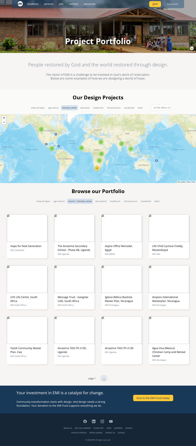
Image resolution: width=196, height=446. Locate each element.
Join (61, 4)
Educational (101, 201)
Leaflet (182, 182)
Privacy (121, 432)
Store (108, 428)
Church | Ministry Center (80, 201)
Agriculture (53, 107)
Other (140, 107)
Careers (128, 428)
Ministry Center (69, 107)
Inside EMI (99, 428)
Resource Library (79, 432)
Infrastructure (114, 107)
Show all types (38, 107)
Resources (90, 4)
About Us (68, 428)
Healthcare (98, 107)
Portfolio (118, 428)
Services (49, 4)
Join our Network (83, 428)
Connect (73, 4)
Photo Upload (95, 432)
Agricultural (59, 201)
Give (155, 3)
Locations (32, 4)
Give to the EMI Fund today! (153, 398)
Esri (193, 182)
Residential (129, 107)
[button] (101, 154)
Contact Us (110, 432)
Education (85, 107)
